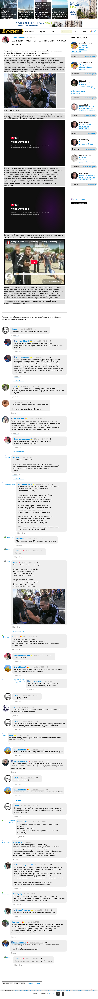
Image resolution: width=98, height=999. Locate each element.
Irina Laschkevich (22, 341)
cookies (51, 994)
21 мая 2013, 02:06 (28, 562)
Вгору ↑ (38, 983)
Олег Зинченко (19, 942)
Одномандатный (25, 484)
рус (76, 31)
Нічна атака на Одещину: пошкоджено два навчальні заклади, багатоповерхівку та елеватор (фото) (8, 13)
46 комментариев (89, 167)
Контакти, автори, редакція (26, 990)
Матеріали (29, 31)
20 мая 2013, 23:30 (35, 419)
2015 (52, 990)
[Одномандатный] (8, 484)
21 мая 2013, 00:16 (41, 439)
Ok (58, 994)
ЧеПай (14, 386)
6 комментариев (90, 98)
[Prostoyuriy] (6, 842)
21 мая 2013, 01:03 (30, 637)
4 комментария (90, 184)
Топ (52, 31)
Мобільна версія (67, 990)
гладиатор (20, 539)
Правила (30, 983)
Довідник (59, 990)
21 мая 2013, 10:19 (39, 822)
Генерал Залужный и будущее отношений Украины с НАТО (87, 177)
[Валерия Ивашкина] (7, 443)
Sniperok (18, 550)
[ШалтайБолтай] (7, 671)
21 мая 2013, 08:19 (23, 707)
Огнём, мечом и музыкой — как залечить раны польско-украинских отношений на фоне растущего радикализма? (83, 87)
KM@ (11, 735)
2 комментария (90, 133)
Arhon (15, 562)
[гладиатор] (9, 537)
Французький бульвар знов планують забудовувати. (80, 48)
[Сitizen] (5, 333)
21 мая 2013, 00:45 (43, 484)
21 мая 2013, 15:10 (30, 842)
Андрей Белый (35, 681)
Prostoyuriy (17, 842)
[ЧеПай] (5, 390)
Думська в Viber (79, 200)
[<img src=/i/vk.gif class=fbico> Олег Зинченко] (5, 946)
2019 (55, 990)
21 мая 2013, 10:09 (24, 735)
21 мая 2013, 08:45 (27, 721)
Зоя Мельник (18, 419)
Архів (42, 31)
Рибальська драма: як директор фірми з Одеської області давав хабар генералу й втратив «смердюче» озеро (59, 13)
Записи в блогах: (79, 37)
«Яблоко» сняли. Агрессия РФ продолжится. (85, 126)
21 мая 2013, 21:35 (36, 942)
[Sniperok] (8, 549)
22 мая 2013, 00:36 (32, 959)
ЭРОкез (16, 457)
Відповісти (15, 335)
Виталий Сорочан (22, 865)
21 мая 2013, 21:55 (27, 806)
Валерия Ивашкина (18, 37)
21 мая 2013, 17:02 (41, 910)
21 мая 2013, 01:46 (32, 550)
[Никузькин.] (5, 926)
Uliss (13, 707)
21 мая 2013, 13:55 (37, 667)
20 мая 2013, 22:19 (25, 329)
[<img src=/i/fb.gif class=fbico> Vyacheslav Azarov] (5, 765)
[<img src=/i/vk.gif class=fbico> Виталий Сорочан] (7, 869)
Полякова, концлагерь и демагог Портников (86, 160)
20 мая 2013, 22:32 (28, 386)
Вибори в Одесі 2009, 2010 (40, 990)
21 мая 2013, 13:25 (41, 655)
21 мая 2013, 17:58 (32, 922)
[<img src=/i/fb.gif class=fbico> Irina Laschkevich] (7, 345)
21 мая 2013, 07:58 (27, 695)
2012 (49, 990)
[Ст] (5, 406)
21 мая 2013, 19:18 (40, 357)
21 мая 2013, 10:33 (27, 777)
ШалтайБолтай (20, 667)
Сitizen (14, 329)
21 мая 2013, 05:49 (49, 681)
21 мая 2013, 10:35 (27, 457)
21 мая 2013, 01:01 (33, 539)
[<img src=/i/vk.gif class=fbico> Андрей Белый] (13, 682)
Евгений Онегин (24, 822)
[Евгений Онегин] (8, 823)
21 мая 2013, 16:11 (37, 749)
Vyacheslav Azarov (20, 761)
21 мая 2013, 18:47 (40, 341)
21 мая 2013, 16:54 (30, 894)
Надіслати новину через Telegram (81, 990)
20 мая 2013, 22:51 (21, 402)
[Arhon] (7, 561)
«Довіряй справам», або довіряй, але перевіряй (86, 67)
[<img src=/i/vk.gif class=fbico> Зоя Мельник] (5, 423)
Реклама (16, 990)
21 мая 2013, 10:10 (38, 761)
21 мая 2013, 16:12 (37, 789)
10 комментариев (89, 56)
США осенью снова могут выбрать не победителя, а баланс (87, 108)
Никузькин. (16, 922)
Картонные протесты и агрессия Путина (87, 143)
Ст (12, 402)
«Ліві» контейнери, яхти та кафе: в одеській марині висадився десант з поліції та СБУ (26, 15)
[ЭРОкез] (7, 457)
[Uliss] (5, 711)
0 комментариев (90, 74)
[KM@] (4, 735)
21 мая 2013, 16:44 (41, 865)
